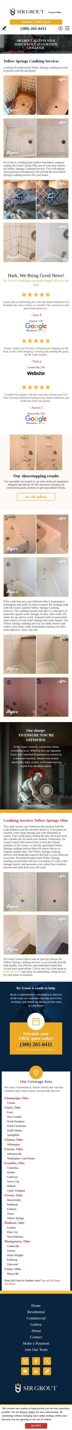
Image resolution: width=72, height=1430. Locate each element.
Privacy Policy (27, 1412)
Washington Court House (21, 1158)
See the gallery (36, 497)
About (36, 1330)
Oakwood (12, 1264)
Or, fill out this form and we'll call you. (36, 1049)
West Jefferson (15, 1236)
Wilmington (13, 1144)
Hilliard (11, 1186)
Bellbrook (12, 1204)
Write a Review (4, 28)
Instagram (25, 1361)
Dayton (11, 1250)
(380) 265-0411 (33, 28)
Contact (36, 1337)
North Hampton (15, 1121)
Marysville (13, 1273)
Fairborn (11, 1209)
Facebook (36, 1361)
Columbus (12, 1167)
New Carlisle (14, 1116)
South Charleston (16, 1125)
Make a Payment (36, 1343)
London (11, 1227)
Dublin (11, 1172)
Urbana (11, 1102)
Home (36, 1305)
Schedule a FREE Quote (36, 21)
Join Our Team (36, 1349)
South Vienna (14, 1130)
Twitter (47, 1361)
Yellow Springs (15, 1218)
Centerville (13, 1246)
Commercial (36, 1318)
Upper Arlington (16, 1190)
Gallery (36, 1324)
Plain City (12, 1232)
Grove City (13, 1181)
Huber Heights (15, 1255)
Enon (10, 1112)
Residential (36, 1312)
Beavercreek (14, 1200)
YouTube (25, 1371)
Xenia (10, 1213)
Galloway (12, 1176)
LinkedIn (36, 1371)
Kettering (12, 1259)
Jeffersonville (14, 1153)
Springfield (13, 1135)
